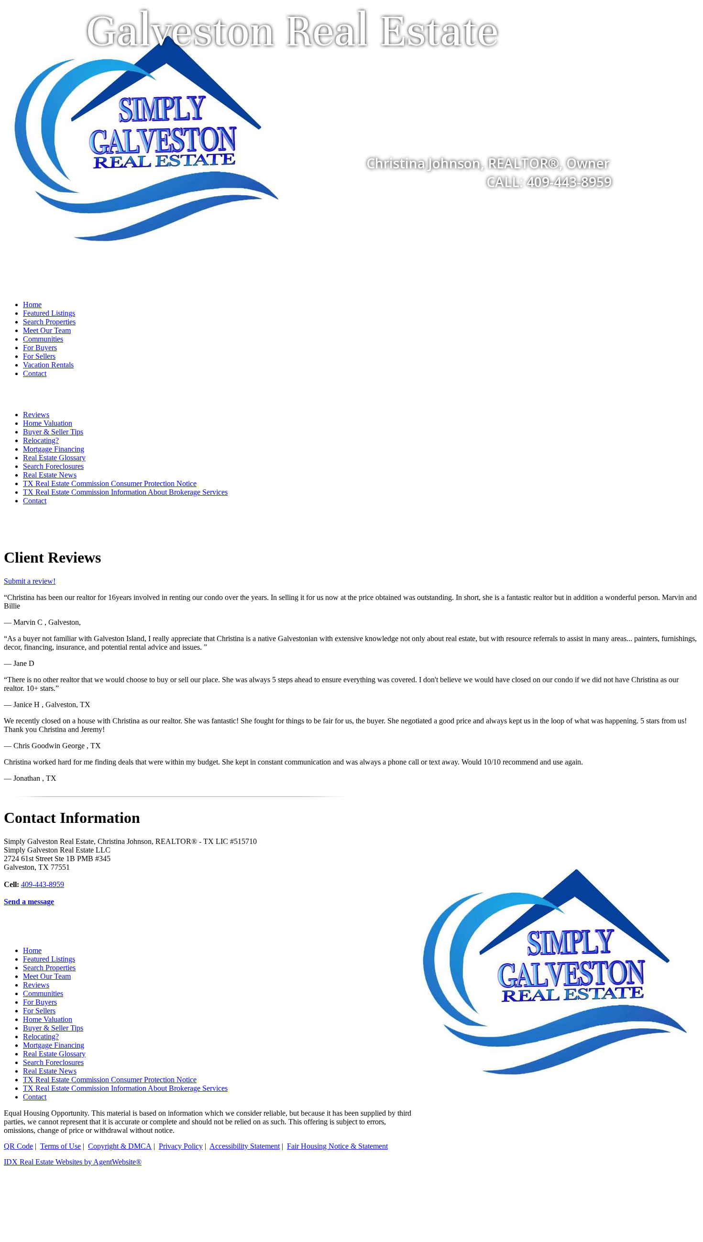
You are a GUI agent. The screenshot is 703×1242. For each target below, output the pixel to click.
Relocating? (41, 440)
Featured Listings (49, 313)
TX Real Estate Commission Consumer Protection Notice (110, 483)
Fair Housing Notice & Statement (337, 1146)
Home (32, 304)
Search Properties (49, 322)
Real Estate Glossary (54, 458)
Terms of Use (60, 1146)
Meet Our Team (47, 330)
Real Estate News (50, 475)
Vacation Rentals (48, 365)
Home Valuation (47, 423)
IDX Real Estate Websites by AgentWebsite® (73, 1162)
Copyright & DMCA (120, 1146)
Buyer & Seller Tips (53, 432)
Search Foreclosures (53, 466)
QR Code (18, 1146)
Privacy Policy (181, 1146)
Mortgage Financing (53, 449)
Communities (43, 339)
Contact (34, 373)
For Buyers (40, 348)
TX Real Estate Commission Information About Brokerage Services (125, 492)
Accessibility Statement (244, 1146)
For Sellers (39, 356)
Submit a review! (29, 581)
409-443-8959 (42, 884)
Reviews (36, 414)
